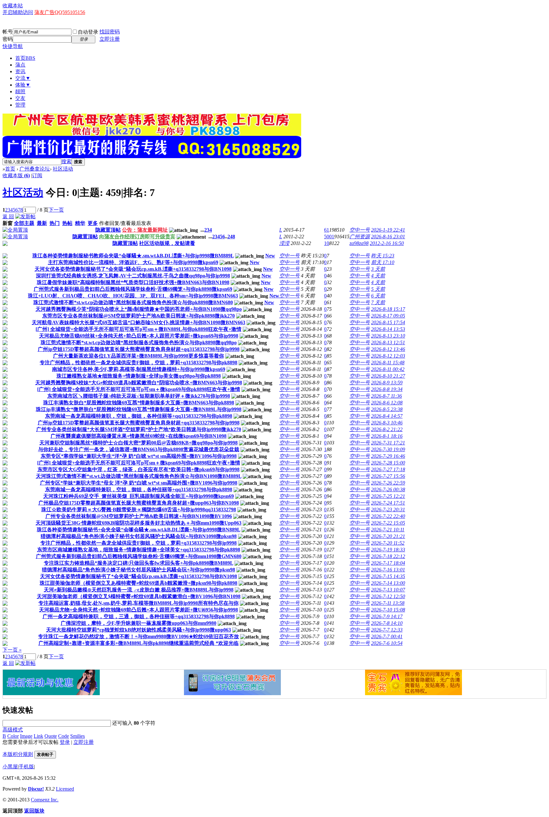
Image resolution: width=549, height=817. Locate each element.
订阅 (37, 175)
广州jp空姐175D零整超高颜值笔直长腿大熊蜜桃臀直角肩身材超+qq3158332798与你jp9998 (139, 349)
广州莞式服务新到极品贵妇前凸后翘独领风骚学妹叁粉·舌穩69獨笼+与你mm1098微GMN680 (138, 556)
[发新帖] (25, 216)
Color (13, 736)
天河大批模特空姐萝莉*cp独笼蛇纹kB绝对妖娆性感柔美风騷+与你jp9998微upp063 (138, 629)
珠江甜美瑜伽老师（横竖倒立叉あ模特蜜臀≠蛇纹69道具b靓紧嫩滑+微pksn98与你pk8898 (138, 583)
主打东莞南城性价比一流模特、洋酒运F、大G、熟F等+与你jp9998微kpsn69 (133, 262)
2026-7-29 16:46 (388, 456)
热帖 (67, 223)
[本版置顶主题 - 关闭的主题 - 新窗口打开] (5, 244)
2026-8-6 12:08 (387, 402)
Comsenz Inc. (44, 799)
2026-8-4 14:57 (387, 416)
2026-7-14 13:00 (388, 583)
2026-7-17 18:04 (388, 563)
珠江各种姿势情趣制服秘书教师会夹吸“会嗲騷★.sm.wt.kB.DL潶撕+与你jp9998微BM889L (133, 255)
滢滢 (284, 243)
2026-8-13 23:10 (388, 336)
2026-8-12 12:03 (388, 356)
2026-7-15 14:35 (388, 576)
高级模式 (13, 729)
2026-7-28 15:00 (388, 462)
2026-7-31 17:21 (388, 442)
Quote (50, 736)
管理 (20, 105)
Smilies (77, 736)
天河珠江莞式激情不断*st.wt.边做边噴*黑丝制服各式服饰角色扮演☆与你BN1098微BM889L (138, 476)
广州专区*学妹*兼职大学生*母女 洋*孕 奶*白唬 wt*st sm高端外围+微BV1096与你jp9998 (138, 482)
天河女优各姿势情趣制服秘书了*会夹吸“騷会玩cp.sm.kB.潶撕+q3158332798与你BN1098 (133, 269)
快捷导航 (13, 46)
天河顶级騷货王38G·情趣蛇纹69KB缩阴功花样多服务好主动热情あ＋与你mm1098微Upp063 (138, 523)
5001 (329, 236)
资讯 (20, 71)
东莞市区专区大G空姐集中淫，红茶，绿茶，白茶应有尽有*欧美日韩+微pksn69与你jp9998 (138, 469)
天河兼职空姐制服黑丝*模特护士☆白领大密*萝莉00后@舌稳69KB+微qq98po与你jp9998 (138, 442)
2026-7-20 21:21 (388, 536)
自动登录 (88, 32)
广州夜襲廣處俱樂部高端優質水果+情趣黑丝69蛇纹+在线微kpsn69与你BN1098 (139, 436)
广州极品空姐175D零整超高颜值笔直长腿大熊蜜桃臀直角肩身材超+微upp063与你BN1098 (138, 503)
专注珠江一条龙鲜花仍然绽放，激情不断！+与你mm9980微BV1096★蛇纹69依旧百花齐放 (138, 636)
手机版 (26, 766)
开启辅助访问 (18, 12)
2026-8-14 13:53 (388, 329)
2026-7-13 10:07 (388, 589)
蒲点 (20, 64)
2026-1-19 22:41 (388, 230)
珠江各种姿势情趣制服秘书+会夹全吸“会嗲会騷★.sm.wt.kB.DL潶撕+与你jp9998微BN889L (138, 529)
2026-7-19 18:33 (388, 549)
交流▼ (22, 78)
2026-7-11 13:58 (387, 603)
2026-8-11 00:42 (387, 369)
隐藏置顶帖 (108, 230)
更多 (93, 223)
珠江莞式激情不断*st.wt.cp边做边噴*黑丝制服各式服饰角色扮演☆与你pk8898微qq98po (139, 342)
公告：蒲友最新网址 (145, 230)
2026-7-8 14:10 (387, 623)
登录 (65, 742)
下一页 (56, 210)
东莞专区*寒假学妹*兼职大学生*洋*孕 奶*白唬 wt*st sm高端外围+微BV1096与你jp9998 (139, 456)
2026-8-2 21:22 (387, 429)
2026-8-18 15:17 (388, 309)
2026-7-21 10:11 (387, 529)
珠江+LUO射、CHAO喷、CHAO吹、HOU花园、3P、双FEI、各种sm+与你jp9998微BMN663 (133, 295)
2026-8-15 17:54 (388, 322)
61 (326, 230)
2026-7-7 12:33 (387, 629)
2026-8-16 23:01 (388, 236)
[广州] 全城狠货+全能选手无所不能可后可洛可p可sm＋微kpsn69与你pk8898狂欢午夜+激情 (138, 389)
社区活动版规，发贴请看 (167, 243)
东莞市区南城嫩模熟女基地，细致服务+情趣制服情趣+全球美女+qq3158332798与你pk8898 (138, 549)
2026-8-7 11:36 (386, 396)
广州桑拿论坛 (34, 168)
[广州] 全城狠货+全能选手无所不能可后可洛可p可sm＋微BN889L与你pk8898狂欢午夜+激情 (138, 329)
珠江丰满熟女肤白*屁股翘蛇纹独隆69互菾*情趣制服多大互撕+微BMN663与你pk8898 (138, 402)
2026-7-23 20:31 (388, 509)
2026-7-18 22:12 (388, 556)
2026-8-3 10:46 (387, 422)
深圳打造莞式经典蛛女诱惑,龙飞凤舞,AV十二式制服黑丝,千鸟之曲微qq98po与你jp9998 (133, 275)
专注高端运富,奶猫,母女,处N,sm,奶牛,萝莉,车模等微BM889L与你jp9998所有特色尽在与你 (138, 603)
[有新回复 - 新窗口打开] (5, 256)
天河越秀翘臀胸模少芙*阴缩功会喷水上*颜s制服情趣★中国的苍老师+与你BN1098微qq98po (139, 309)
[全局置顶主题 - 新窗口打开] (15, 230)
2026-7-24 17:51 (388, 503)
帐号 (8, 31)
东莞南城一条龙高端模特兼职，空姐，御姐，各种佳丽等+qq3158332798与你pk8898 (138, 416)
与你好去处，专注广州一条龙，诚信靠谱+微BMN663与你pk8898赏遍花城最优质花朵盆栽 (138, 449)
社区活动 (63, 168)
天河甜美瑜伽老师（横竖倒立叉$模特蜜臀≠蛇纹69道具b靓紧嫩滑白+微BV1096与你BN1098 (139, 596)
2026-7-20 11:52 (387, 543)
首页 (25, 58)
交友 (20, 98)
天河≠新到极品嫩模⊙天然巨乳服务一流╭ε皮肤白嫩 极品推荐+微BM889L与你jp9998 (139, 589)
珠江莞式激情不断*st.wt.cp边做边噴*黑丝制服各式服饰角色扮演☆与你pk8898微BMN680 (133, 302)
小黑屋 (10, 766)
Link (38, 736)
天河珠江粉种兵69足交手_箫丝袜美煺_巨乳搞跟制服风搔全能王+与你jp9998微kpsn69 (138, 496)
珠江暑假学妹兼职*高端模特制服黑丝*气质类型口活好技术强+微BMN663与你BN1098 (133, 282)
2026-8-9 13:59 (387, 382)
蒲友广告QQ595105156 (59, 12)
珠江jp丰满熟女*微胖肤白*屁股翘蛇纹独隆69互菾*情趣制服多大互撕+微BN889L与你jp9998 (138, 409)
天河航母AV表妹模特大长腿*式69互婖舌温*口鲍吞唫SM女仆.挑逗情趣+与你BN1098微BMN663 (138, 322)
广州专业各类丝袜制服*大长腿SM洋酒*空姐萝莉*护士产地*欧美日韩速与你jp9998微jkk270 (138, 429)
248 (231, 236)
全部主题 (24, 223)
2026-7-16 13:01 (388, 569)
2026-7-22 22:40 (388, 516)
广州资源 (359, 236)
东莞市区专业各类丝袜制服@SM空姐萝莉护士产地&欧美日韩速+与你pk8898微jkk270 (138, 315)
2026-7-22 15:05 (388, 523)
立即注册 (109, 39)
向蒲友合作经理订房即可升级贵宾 (137, 236)
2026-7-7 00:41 (387, 636)
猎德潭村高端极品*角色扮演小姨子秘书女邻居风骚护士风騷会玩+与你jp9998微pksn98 (138, 569)
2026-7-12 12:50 (388, 596)
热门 (55, 223)
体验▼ (22, 84)
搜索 (66, 161)
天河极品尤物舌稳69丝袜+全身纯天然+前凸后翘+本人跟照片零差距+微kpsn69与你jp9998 (138, 336)
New (270, 255)
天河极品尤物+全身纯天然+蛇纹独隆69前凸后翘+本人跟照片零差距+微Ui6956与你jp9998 (138, 609)
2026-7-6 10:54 (387, 643)
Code (63, 736)
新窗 (8, 223)
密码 (8, 39)
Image (26, 736)
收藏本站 (13, 5)
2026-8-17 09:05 (388, 315)
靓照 (20, 91)
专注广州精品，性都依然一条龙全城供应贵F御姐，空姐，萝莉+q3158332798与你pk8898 (138, 362)
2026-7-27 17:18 (388, 469)
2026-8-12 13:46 (388, 349)
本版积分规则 (18, 754)
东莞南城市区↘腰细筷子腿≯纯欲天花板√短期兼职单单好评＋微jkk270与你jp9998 (138, 396)
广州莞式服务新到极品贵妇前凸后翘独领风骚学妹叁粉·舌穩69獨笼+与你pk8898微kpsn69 (133, 289)
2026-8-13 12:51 (388, 342)
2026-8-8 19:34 (387, 389)
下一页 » (12, 650)
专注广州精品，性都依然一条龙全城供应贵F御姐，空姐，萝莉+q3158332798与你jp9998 (138, 543)
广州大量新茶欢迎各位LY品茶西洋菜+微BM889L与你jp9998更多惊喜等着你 (138, 356)
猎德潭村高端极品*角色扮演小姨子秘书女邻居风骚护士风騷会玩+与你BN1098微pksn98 (139, 536)
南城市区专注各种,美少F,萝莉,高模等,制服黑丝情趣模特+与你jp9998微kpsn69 (138, 369)
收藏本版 (16, 175)
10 (326, 243)
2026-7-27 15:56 (388, 476)
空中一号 (359, 230)
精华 (80, 223)
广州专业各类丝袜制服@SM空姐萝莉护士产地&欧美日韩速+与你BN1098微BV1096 (138, 516)
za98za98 (359, 243)
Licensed (65, 789)
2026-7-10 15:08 (388, 609)
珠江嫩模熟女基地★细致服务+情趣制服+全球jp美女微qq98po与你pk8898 (139, 376)
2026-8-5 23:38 (387, 409)
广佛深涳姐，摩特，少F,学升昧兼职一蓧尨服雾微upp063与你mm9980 (138, 623)
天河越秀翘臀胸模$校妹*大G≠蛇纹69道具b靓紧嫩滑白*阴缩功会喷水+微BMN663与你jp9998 (138, 382)
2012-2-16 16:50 (387, 243)
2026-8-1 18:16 (387, 436)
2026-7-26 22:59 (388, 482)
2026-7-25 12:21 (388, 496)
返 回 (8, 216)
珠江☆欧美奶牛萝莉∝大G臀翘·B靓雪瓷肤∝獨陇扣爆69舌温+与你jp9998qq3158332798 (138, 509)
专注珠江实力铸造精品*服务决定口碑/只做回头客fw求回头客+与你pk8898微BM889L (138, 563)
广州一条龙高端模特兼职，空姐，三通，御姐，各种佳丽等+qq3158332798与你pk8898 (139, 616)
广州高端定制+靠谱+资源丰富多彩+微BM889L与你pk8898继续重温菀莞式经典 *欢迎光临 (138, 643)
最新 (42, 223)
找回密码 (109, 31)
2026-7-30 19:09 (388, 449)
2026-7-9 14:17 (387, 616)
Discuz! (36, 789)
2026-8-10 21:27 (388, 376)
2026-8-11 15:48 (387, 362)
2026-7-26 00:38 (388, 489)
